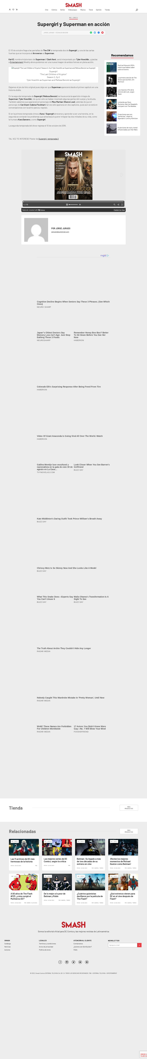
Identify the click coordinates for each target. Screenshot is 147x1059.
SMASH (7, 877)
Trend (91, 10)
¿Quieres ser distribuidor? (83, 883)
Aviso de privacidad (46, 883)
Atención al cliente (83, 877)
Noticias (7, 883)
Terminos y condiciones (47, 880)
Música (82, 10)
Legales (43, 877)
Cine (46, 10)
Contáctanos (78, 880)
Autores (7, 886)
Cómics (54, 10)
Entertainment (16, 62)
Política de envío (45, 886)
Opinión (98, 10)
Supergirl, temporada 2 (49, 139)
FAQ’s (75, 886)
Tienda (107, 10)
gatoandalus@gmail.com (60, 232)
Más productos (129, 744)
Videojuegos (72, 10)
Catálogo (7, 880)
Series (62, 10)
